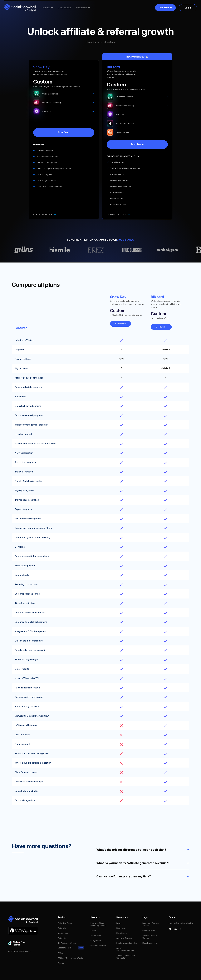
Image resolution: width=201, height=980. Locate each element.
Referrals (62, 928)
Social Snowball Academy (125, 949)
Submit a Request (124, 938)
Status (61, 963)
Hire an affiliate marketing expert (98, 924)
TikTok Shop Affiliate (67, 943)
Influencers (63, 933)
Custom (43, 82)
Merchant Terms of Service (150, 924)
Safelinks (62, 938)
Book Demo (64, 132)
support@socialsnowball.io (180, 923)
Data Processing (149, 943)
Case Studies (64, 7)
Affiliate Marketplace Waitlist (70, 958)
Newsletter (121, 928)
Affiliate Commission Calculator (125, 956)
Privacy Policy (148, 930)
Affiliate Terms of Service (149, 936)
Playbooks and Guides (126, 943)
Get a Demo (165, 7)
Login (188, 7)
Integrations (95, 940)
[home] (20, 8)
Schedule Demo (65, 923)
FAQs (60, 953)
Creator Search (65, 948)
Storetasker (95, 935)
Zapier (93, 930)
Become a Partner (98, 945)
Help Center (121, 933)
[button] (47, 7)
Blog (118, 923)
